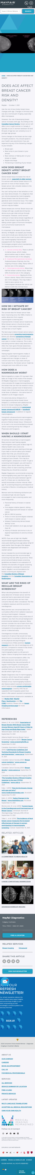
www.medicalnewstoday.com (13, 793)
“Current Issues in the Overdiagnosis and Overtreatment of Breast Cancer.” (17, 808)
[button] (31, 3)
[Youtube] (14, 1133)
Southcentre (11, 701)
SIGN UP (10, 1020)
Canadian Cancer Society (11, 124)
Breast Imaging (8, 948)
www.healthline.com (15, 800)
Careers (4, 1159)
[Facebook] (10, 1133)
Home (3, 75)
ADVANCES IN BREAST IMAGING (13, 907)
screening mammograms (23, 334)
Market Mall (8, 699)
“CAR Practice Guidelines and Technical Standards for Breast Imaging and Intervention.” (16, 752)
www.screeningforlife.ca (19, 742)
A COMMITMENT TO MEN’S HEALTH (14, 857)
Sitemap (29, 1159)
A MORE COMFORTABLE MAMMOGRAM (16, 882)
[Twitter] (7, 1133)
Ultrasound (23, 948)
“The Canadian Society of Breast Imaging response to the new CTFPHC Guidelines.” (16, 780)
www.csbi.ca (15, 782)
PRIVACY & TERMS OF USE (16, 1159)
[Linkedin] (18, 1133)
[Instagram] (3, 1133)
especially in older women (21, 179)
